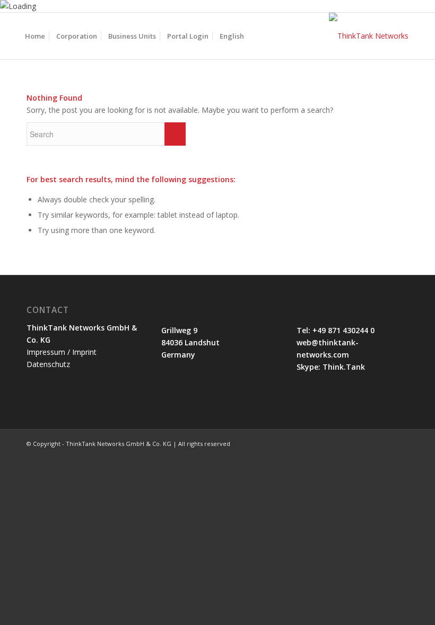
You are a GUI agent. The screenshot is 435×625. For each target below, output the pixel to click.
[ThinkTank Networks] (368, 36)
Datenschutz (48, 364)
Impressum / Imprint (62, 352)
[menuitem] (35, 36)
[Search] (258, 36)
